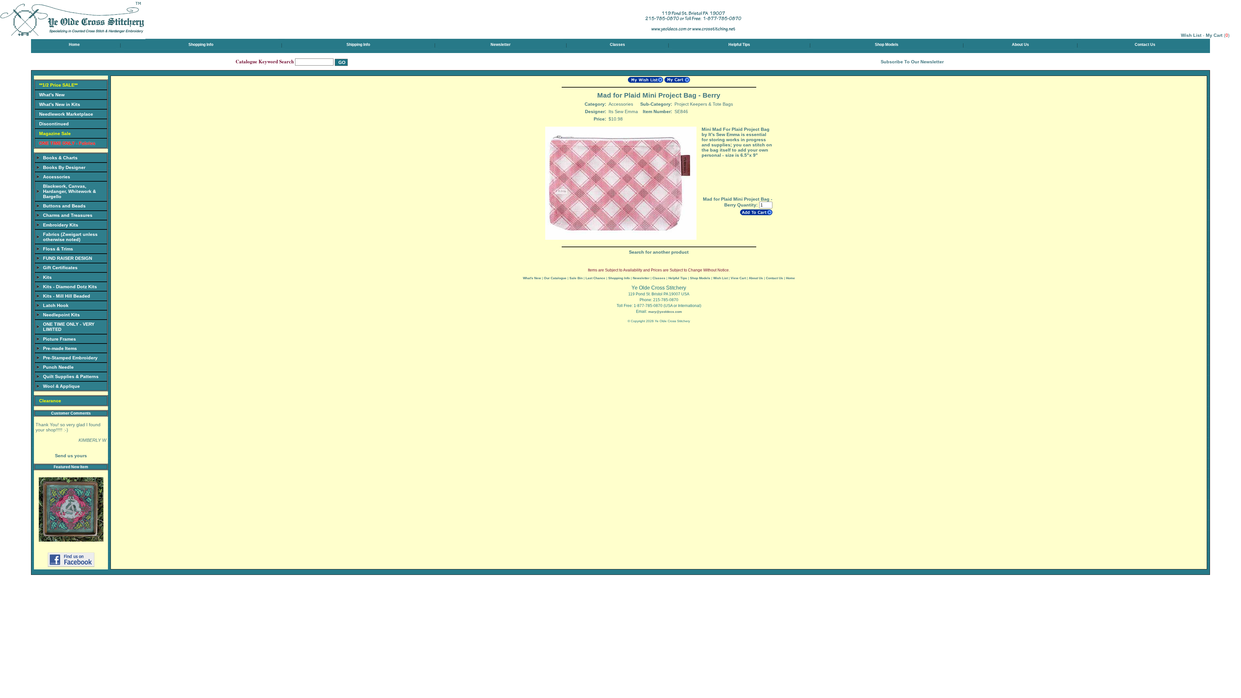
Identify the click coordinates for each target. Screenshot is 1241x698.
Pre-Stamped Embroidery (70, 357)
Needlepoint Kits (61, 314)
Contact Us (1145, 44)
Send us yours (71, 455)
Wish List (1191, 35)
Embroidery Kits (60, 224)
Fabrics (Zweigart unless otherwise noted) (70, 237)
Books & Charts (60, 157)
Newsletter (501, 44)
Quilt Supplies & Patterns (71, 376)
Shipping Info (358, 44)
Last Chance (595, 278)
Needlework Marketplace (66, 114)
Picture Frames (59, 339)
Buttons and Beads (64, 205)
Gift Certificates (60, 267)
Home (74, 44)
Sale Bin (576, 278)
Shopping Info (200, 44)
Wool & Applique (61, 386)
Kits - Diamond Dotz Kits (70, 286)
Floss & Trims (58, 248)
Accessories (56, 176)
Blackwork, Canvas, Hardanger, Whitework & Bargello (69, 191)
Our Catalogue (555, 278)
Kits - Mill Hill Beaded (66, 296)
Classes (617, 44)
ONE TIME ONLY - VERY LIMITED (68, 327)
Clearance (50, 400)
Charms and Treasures (67, 215)
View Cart (738, 278)
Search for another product (659, 252)
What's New (52, 94)
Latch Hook (56, 305)
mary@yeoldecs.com (665, 311)
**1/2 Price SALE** (58, 85)
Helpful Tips (739, 44)
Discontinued (54, 123)
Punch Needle (58, 367)
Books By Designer (64, 167)
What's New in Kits (59, 104)
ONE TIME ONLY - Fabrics (67, 143)
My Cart (1214, 35)
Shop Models (886, 44)
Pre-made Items (60, 348)
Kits (47, 277)
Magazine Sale (55, 133)
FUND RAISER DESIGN (67, 258)
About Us (1020, 44)
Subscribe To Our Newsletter (912, 61)
